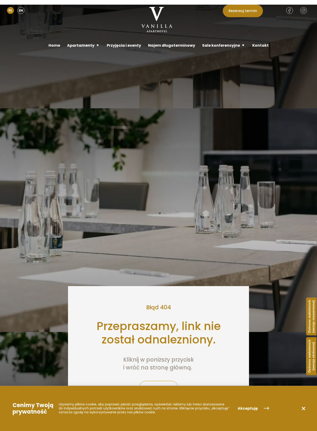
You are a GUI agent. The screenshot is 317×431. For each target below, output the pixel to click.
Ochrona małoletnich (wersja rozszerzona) (311, 316)
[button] (303, 408)
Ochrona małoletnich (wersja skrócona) (311, 356)
